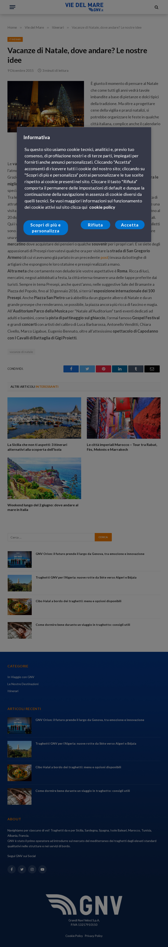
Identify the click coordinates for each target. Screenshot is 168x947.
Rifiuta (95, 224)
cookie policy (102, 207)
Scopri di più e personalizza (45, 227)
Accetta (130, 224)
